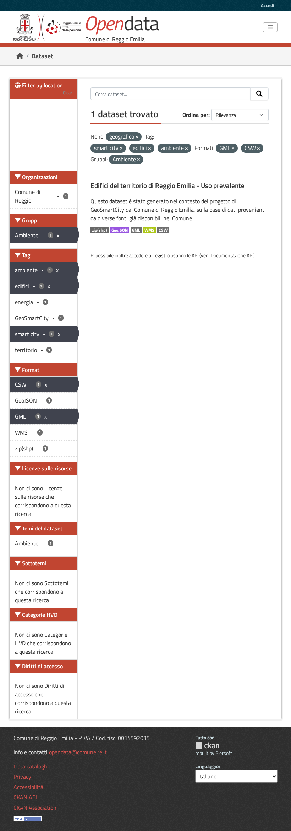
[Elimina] (137, 137)
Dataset (42, 56)
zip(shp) (99, 230)
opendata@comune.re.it (78, 752)
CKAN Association (34, 807)
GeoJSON (119, 230)
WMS (149, 230)
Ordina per (195, 114)
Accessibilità (28, 787)
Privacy (22, 776)
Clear (67, 92)
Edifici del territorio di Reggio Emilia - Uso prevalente (167, 185)
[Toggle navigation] (270, 27)
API (195, 255)
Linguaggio (207, 766)
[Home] (19, 56)
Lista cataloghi (31, 766)
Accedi (267, 5)
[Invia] (259, 93)
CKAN (207, 745)
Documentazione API (231, 255)
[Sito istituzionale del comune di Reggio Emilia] (47, 27)
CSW (163, 230)
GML (136, 230)
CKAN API (25, 797)
